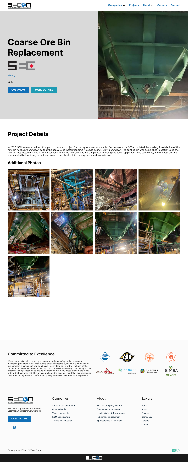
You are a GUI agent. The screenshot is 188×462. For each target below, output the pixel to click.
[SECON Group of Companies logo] (94, 458)
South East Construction (64, 405)
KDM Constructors (61, 417)
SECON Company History (109, 405)
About (146, 5)
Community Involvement (108, 409)
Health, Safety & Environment (111, 413)
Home (144, 405)
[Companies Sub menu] (124, 5)
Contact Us (19, 419)
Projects (134, 5)
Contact (175, 5)
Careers (162, 5)
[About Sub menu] (152, 5)
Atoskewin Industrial (62, 420)
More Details (44, 90)
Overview (18, 90)
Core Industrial (59, 409)
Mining (11, 75)
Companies (115, 5)
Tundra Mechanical (61, 413)
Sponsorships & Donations (109, 420)
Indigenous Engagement (108, 417)
